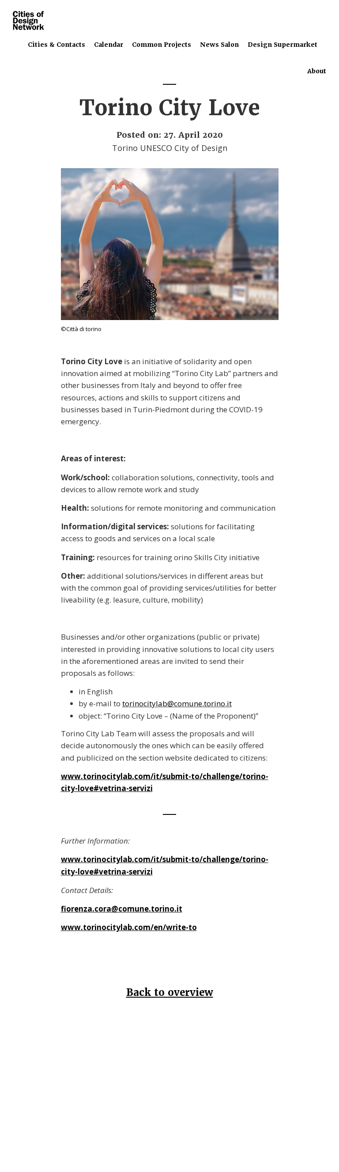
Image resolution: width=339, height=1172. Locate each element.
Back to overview (169, 992)
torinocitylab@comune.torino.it (177, 703)
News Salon (219, 45)
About (316, 71)
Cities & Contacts (56, 45)
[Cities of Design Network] (28, 21)
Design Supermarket (282, 45)
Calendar (108, 45)
